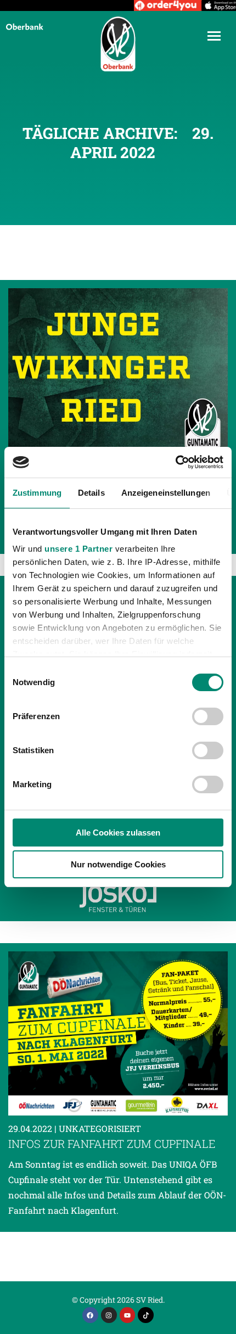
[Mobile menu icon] (214, 36)
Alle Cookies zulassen (118, 832)
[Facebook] (90, 1315)
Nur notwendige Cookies (118, 864)
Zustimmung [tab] (37, 492)
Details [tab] (91, 492)
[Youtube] (128, 1315)
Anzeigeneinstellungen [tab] (165, 492)
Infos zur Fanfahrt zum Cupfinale (112, 1143)
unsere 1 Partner (78, 548)
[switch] (207, 716)
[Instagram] (109, 1315)
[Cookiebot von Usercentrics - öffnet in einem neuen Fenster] (175, 462)
